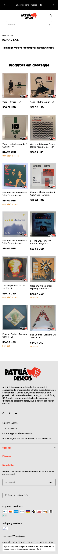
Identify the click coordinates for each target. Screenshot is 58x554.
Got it (38, 549)
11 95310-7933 (9, 428)
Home (5, 36)
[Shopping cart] (50, 16)
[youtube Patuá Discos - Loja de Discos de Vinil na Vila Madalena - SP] (16, 413)
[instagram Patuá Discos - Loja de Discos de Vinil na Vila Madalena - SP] (3, 413)
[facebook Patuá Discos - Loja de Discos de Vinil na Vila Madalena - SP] (10, 413)
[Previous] (4, 5)
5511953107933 (10, 423)
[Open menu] (7, 16)
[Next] (53, 5)
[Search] (49, 24)
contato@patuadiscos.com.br (17, 433)
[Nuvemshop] (13, 537)
